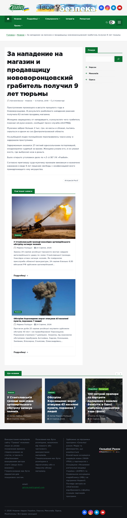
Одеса (92, 80)
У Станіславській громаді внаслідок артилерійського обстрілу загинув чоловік (20, 404)
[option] (23, 400)
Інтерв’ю (70, 19)
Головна (10, 35)
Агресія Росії (72, 180)
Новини (17, 19)
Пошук (91, 50)
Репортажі (85, 19)
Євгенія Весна (16, 101)
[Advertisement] (103, 102)
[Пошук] (118, 59)
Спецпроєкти (51, 19)
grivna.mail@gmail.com (33, 487)
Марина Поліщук (24, 248)
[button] (117, 374)
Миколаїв (93, 73)
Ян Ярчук (100, 416)
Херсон (92, 67)
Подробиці (32, 19)
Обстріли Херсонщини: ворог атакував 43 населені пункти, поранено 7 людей (62, 404)
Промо (17, 26)
